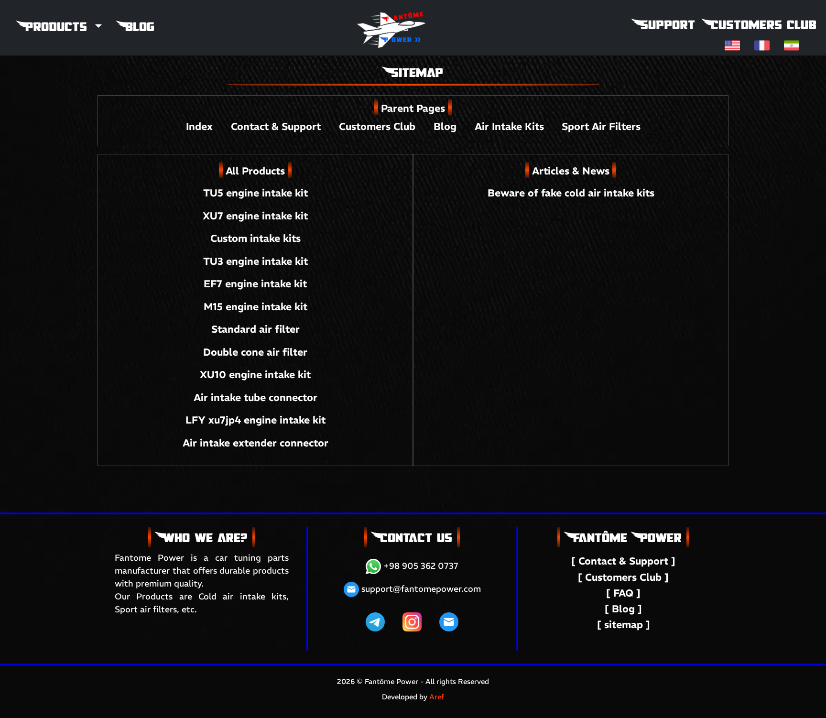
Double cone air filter (255, 352)
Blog (135, 26)
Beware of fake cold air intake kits (571, 192)
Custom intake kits (255, 238)
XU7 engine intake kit (255, 215)
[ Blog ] (623, 609)
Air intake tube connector (255, 397)
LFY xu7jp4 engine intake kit (255, 419)
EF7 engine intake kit (255, 283)
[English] (732, 44)
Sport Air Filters (601, 126)
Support (663, 24)
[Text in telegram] (375, 621)
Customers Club (378, 126)
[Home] (392, 16)
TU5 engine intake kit (255, 192)
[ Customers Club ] (623, 577)
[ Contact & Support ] (623, 561)
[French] (762, 44)
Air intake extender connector (255, 442)
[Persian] (791, 44)
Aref (436, 696)
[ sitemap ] (624, 625)
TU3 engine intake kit (255, 261)
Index (201, 126)
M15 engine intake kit (255, 306)
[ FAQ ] (623, 593)
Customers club (759, 24)
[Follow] (412, 621)
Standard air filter (255, 329)
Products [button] (54, 26)
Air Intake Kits (509, 126)
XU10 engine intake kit (255, 374)
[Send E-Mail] (449, 621)
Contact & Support (277, 126)
